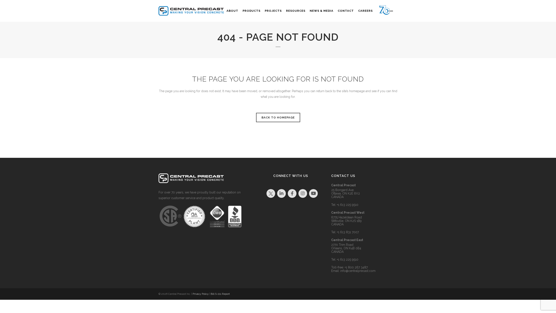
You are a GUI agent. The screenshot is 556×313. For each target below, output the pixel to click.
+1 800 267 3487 (356, 267)
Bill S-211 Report (220, 293)
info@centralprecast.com (358, 271)
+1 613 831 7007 (348, 232)
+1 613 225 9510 (347, 204)
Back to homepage (278, 117)
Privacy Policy (201, 293)
